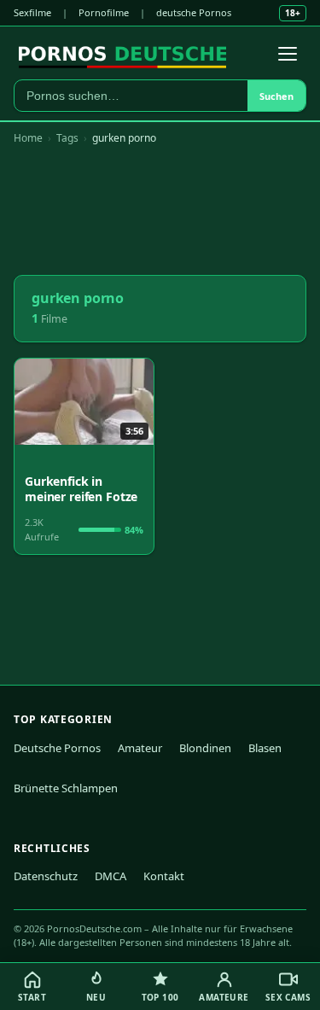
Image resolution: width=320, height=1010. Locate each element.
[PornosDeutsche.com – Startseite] (122, 54)
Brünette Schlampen (66, 788)
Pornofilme (104, 12)
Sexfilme (32, 12)
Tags (67, 138)
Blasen (265, 748)
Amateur (140, 748)
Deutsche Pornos (57, 748)
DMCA (110, 876)
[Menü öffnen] (287, 54)
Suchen (276, 96)
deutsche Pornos (193, 12)
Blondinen (205, 748)
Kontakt (163, 876)
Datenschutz (46, 876)
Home (28, 138)
